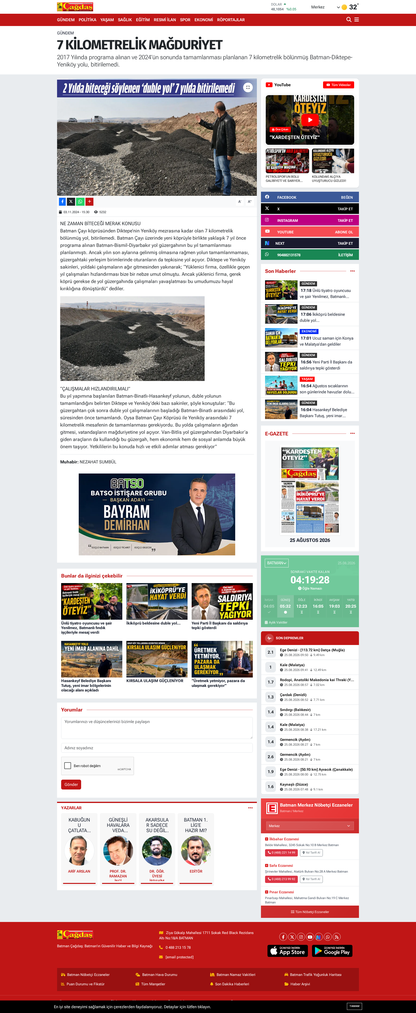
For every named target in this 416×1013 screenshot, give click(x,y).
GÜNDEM (66, 19)
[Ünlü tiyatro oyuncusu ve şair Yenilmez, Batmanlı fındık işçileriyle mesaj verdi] (91, 601)
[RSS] (337, 937)
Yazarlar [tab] (71, 807)
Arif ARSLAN (79, 871)
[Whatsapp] (328, 937)
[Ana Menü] (355, 20)
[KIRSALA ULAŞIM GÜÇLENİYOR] (157, 658)
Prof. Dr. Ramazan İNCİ (118, 875)
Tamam (354, 1006)
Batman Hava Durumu (159, 975)
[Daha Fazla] (89, 202)
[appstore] (287, 951)
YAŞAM (107, 19)
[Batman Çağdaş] (75, 7)
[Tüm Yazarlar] (250, 807)
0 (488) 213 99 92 (283, 879)
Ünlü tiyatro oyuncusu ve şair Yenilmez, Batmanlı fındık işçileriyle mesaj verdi (86, 628)
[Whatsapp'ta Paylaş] (80, 202)
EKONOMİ (204, 19)
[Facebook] (283, 937)
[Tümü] (352, 271)
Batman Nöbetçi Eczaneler (88, 975)
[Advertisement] (36, 102)
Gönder (71, 784)
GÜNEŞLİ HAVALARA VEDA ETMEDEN (118, 825)
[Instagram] (301, 937)
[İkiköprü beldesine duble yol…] (157, 601)
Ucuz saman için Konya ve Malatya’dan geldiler (326, 341)
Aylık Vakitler (278, 622)
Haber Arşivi (300, 984)
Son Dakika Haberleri (232, 984)
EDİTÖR (196, 871)
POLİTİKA (87, 19)
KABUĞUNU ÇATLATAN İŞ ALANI (79, 825)
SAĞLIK (125, 19)
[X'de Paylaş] (71, 202)
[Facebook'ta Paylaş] (62, 202)
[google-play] (332, 951)
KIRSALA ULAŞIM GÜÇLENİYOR (154, 680)
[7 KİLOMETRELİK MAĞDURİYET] (157, 137)
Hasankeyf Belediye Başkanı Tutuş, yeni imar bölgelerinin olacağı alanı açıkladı (86, 685)
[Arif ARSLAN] (79, 850)
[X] (292, 937)
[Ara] (349, 20)
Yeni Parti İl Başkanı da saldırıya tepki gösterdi (326, 365)
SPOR (185, 19)
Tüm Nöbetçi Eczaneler (312, 912)
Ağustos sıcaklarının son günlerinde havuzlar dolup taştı (326, 389)
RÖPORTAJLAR (231, 19)
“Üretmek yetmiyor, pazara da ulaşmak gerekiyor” (218, 683)
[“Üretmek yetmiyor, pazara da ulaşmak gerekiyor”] (222, 658)
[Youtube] (310, 937)
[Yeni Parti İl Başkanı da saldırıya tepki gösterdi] (222, 601)
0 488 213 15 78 (178, 947)
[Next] (319, 937)
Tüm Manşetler (153, 984)
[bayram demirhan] (157, 514)
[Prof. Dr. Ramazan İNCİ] (118, 850)
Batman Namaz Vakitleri (236, 975)
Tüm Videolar (341, 85)
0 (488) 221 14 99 (283, 852)
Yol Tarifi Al (313, 852)
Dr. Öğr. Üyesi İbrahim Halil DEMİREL (157, 875)
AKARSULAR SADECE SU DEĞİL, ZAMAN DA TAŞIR (157, 825)
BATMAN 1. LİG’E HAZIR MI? (196, 825)
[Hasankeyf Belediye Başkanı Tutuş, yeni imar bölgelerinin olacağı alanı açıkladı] (91, 658)
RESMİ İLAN (165, 19)
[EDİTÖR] (196, 850)
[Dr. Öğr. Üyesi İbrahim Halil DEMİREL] (157, 850)
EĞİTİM (143, 19)
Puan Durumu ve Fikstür (85, 984)
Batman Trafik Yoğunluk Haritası (316, 975)
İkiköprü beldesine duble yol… (153, 623)
